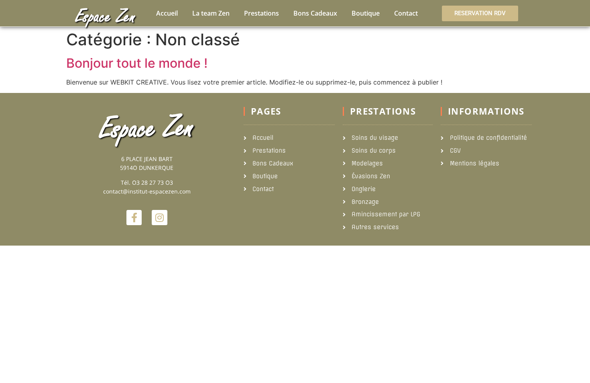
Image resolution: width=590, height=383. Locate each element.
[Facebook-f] (134, 217)
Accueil (167, 13)
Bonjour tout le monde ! (137, 63)
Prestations (261, 13)
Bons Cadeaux (315, 13)
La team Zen (211, 13)
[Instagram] (159, 217)
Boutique (366, 13)
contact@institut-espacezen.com (147, 191)
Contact (406, 13)
